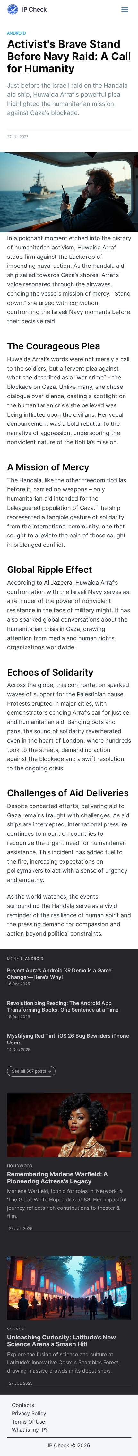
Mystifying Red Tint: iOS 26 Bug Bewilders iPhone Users (68, 1039)
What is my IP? (29, 1429)
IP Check (58, 1445)
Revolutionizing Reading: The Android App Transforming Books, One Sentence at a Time (62, 1006)
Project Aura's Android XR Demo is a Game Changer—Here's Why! (59, 974)
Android (16, 33)
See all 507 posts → (31, 1071)
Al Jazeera (58, 582)
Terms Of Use (28, 1421)
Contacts (23, 1405)
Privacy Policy (29, 1413)
